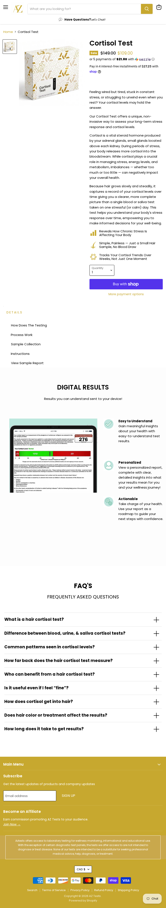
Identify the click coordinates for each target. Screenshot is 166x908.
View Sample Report (27, 363)
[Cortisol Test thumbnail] (10, 47)
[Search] (147, 9)
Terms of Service (54, 890)
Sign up (68, 795)
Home (8, 32)
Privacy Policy (79, 890)
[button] (126, 59)
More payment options (126, 294)
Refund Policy (103, 890)
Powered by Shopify (83, 900)
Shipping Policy (128, 890)
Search (32, 890)
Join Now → (12, 824)
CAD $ (81, 869)
